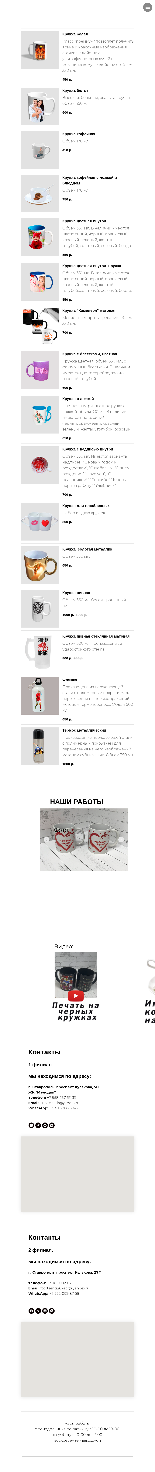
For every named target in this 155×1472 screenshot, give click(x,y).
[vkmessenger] (45, 1125)
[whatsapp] (52, 1125)
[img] (76, 988)
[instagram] (31, 1125)
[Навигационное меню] (148, 7)
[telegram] (38, 1125)
